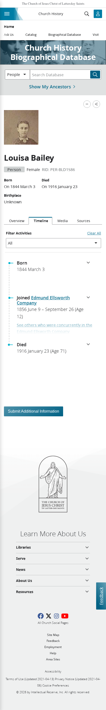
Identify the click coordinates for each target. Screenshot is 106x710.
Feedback (101, 596)
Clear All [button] (94, 233)
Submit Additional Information (33, 411)
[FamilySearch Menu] (87, 104)
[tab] (16, 221)
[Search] (95, 74)
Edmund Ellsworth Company (43, 300)
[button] (55, 267)
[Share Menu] (96, 104)
